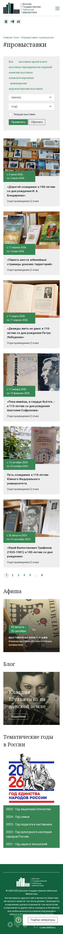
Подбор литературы (42, 920)
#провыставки (29, 37)
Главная (7, 37)
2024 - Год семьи (17, 816)
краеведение (18, 83)
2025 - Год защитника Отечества (28, 809)
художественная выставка (26, 88)
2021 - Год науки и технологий (26, 844)
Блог (16, 37)
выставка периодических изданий (30, 67)
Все (11, 61)
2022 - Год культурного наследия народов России (29, 834)
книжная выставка (21, 72)
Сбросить (37, 122)
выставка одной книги (33, 61)
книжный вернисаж (21, 78)
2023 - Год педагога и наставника (29, 824)
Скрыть (57, 913)
